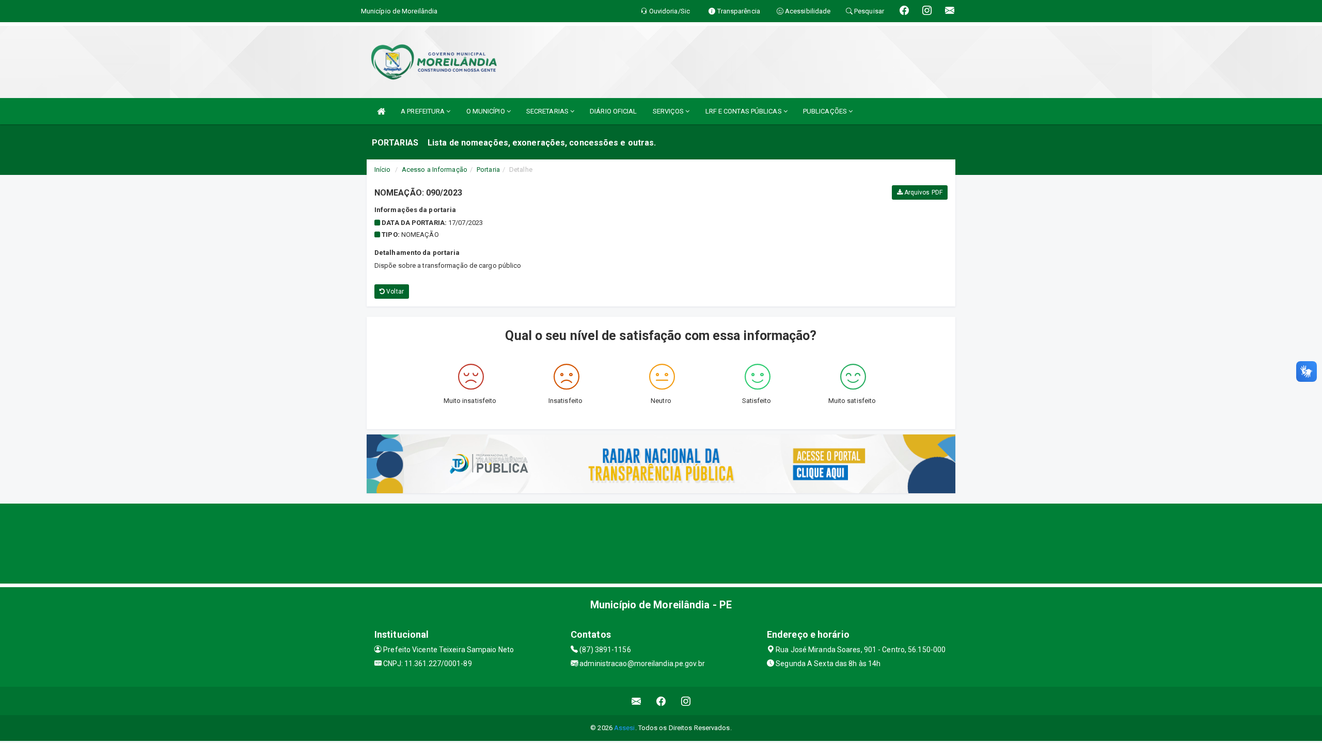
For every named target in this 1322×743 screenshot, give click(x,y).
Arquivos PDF (922, 192)
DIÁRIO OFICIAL (613, 111)
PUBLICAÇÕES (825, 111)
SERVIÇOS (669, 111)
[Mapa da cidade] (661, 542)
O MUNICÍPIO (486, 111)
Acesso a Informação (434, 169)
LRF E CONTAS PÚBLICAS (744, 111)
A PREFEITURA (423, 111)
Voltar (394, 291)
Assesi (624, 728)
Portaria (488, 169)
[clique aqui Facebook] (661, 701)
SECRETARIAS (548, 111)
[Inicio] (381, 111)
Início (382, 169)
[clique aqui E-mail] (636, 701)
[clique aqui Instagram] (686, 701)
